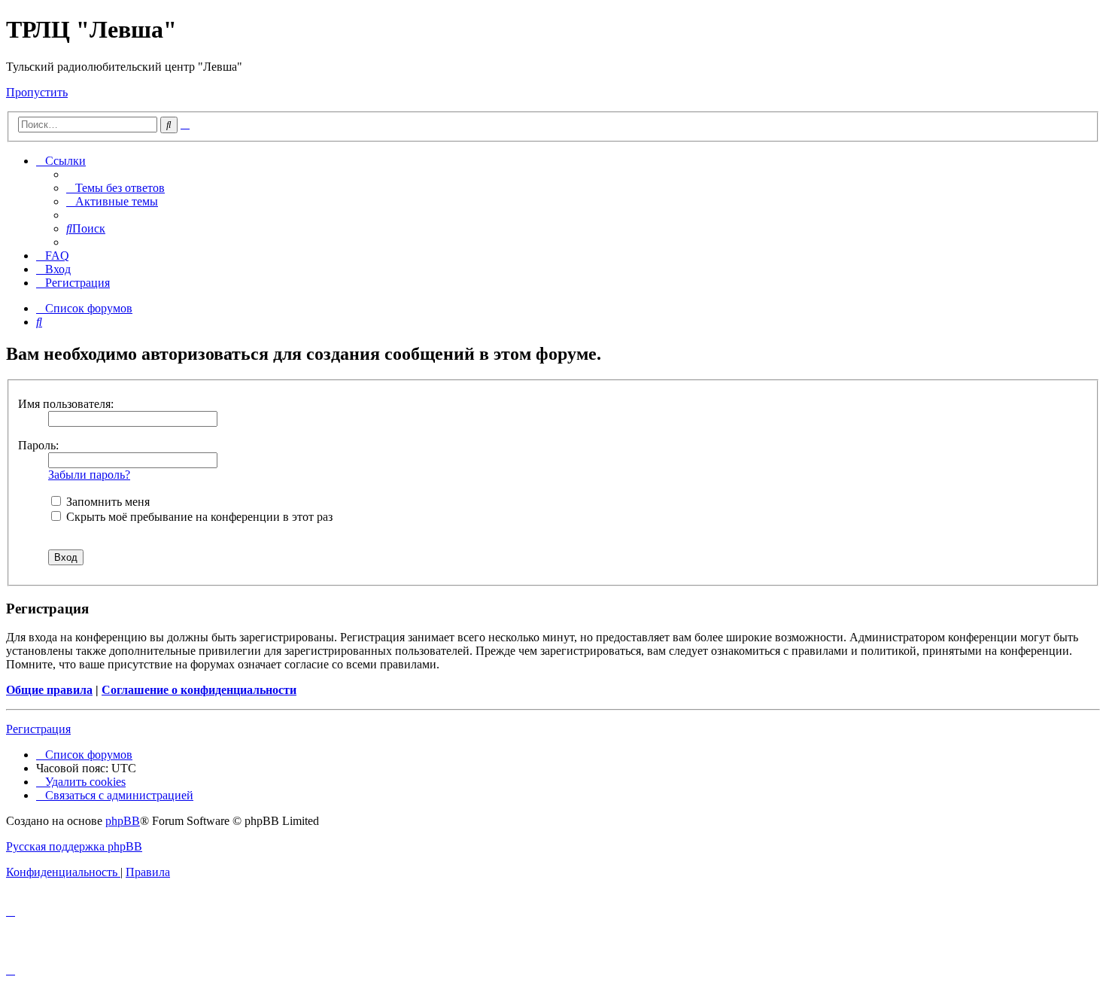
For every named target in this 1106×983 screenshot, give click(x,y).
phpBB (122, 820)
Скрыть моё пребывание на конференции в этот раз (198, 516)
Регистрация (38, 729)
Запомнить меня (106, 501)
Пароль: (38, 445)
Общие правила (49, 689)
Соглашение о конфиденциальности (199, 689)
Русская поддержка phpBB (74, 846)
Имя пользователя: (66, 403)
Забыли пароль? (89, 474)
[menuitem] (115, 187)
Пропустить (37, 92)
